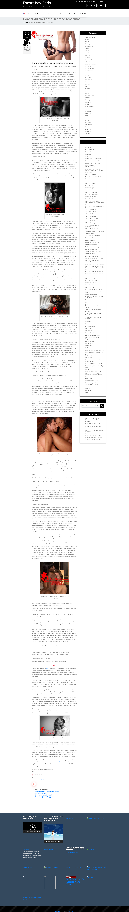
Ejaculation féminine (91, 64)
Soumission (88, 124)
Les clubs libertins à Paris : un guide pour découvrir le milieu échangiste (94, 354)
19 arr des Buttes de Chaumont (94, 231)
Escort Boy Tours (90, 287)
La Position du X (90, 341)
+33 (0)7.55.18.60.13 (99, 1)
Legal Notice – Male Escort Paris (94, 350)
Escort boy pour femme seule (94, 271)
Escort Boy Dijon (90, 181)
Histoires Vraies (90, 95)
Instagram (88, 324)
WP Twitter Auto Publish (58, 911)
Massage (88, 102)
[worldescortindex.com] (51, 867)
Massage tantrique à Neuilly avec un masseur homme (93, 438)
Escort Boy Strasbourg (91, 280)
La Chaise (88, 328)
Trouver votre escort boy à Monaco (93, 317)
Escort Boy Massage (91, 192)
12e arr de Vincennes (91, 214)
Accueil (30, 13)
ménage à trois (89, 106)
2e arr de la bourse (90, 238)
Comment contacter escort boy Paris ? (71, 909)
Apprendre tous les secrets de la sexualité (94, 146)
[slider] (31, 831)
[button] (33, 827)
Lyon (86, 392)
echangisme (88, 59)
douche (87, 57)
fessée (87, 86)
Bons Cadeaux (89, 152)
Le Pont (87, 348)
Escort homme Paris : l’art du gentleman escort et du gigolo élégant (94, 291)
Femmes (87, 84)
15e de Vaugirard (90, 220)
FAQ (75, 13)
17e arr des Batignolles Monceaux (92, 225)
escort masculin (90, 71)
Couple (87, 50)
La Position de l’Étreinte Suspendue (92, 338)
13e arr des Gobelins (91, 216)
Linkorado (26, 849)
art (47, 668)
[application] (32, 827)
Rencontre (88, 113)
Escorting (88, 77)
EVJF (60, 762)
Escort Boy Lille (89, 185)
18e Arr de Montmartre (92, 229)
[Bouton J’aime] (34, 784)
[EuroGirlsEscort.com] (72, 852)
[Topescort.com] (95, 818)
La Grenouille (89, 330)
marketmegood (27, 867)
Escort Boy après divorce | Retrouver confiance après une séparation (94, 170)
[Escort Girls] (90, 849)
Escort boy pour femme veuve (94, 274)
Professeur (88, 111)
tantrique (88, 127)
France (87, 304)
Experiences (50, 13)
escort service (89, 73)
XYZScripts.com (72, 911)
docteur (87, 55)
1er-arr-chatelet (90, 233)
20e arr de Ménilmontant (92, 235)
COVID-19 (88, 156)
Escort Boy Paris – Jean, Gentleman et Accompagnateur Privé (94, 202)
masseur (87, 104)
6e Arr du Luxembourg (92, 247)
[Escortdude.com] (50, 882)
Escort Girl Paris (70, 818)
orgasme (87, 109)
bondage (88, 44)
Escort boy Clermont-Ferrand (93, 176)
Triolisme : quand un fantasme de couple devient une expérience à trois (94, 384)
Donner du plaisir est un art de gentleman (52, 62)
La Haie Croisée (89, 333)
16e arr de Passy (90, 223)
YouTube (68, 13)
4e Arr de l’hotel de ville (92, 242)
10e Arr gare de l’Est (91, 209)
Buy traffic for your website (73, 867)
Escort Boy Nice (89, 199)
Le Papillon (88, 345)
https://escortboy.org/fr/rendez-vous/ (42, 779)
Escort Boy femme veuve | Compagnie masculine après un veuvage (94, 420)
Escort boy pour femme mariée (94, 264)
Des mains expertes (40, 793)
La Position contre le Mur (92, 335)
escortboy (73, 66)
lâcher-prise (88, 100)
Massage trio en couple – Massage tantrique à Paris (93, 434)
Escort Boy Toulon (90, 282)
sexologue (88, 122)
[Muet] (38, 831)
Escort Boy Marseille (91, 190)
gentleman (54, 66)
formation (88, 88)
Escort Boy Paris (37, 2)
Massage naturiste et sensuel (93, 363)
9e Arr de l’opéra (90, 253)
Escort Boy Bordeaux (91, 174)
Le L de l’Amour (89, 343)
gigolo (87, 93)
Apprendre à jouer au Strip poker (44, 797)
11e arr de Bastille (90, 211)
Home (25, 22)
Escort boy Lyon (90, 187)
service (87, 118)
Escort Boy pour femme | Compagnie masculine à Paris (94, 257)
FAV (86, 302)
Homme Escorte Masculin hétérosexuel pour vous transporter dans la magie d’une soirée (93, 426)
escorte (87, 75)
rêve (86, 115)
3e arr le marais (90, 240)
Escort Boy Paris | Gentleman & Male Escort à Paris (94, 207)
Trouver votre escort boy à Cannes (93, 306)
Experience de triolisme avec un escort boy (94, 430)
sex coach (88, 120)
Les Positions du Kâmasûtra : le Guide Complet (94, 360)
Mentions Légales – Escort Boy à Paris (94, 366)
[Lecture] (25, 831)
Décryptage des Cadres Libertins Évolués (92, 166)
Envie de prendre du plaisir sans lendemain (47, 791)
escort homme (89, 68)
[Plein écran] (40, 831)
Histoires (88, 321)
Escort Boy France (90, 183)
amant (87, 39)
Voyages (59, 13)
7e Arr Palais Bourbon (91, 249)
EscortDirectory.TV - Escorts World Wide (75, 882)
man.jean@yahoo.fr (84, 1)
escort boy (40, 66)
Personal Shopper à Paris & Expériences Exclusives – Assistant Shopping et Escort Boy (93, 374)
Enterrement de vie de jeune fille (44, 795)
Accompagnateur (90, 37)
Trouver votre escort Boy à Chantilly (93, 310)
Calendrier (82, 13)
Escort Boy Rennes (90, 278)
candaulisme (89, 46)
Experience (47, 66)
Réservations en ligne (91, 380)
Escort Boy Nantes (90, 196)
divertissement (66, 66)
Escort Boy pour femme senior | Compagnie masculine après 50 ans (94, 268)
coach (87, 48)
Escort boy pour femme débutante (92, 261)
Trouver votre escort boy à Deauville (93, 314)
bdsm (87, 41)
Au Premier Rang (90, 149)
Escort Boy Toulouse (91, 285)
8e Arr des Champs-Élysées (93, 251)
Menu (87, 369)
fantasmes (88, 82)
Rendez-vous (39, 13)
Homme (87, 97)
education (88, 62)
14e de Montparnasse (91, 218)
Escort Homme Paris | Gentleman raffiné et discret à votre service (94, 296)
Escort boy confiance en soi (93, 179)
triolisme (88, 131)
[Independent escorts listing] (71, 877)
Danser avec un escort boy (93, 158)
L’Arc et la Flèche (90, 326)
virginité (87, 133)
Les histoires (89, 357)
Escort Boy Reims (90, 276)
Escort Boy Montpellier (92, 194)
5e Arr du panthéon (91, 244)
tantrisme (88, 129)
